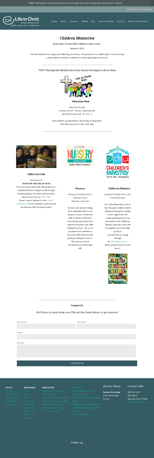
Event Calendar (106, 21)
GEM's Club (45, 197)
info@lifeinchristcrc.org (138, 402)
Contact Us (77, 363)
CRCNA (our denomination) (53, 391)
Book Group (29, 401)
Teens (26, 391)
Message (20, 343)
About (64, 21)
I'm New (121, 21)
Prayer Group (29, 411)
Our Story (9, 391)
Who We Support (12, 404)
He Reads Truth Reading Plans (55, 401)
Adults (26, 398)
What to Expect (11, 398)
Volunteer (28, 418)
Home (54, 21)
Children (27, 394)
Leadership (10, 401)
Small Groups (29, 408)
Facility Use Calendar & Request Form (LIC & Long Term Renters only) (53, 407)
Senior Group (29, 404)
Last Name (81, 322)
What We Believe (12, 394)
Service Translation (138, 21)
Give (93, 21)
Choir (26, 414)
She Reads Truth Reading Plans (55, 398)
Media (85, 21)
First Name (21, 322)
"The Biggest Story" (119, 241)
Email (19, 332)
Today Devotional (49, 394)
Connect (74, 21)
